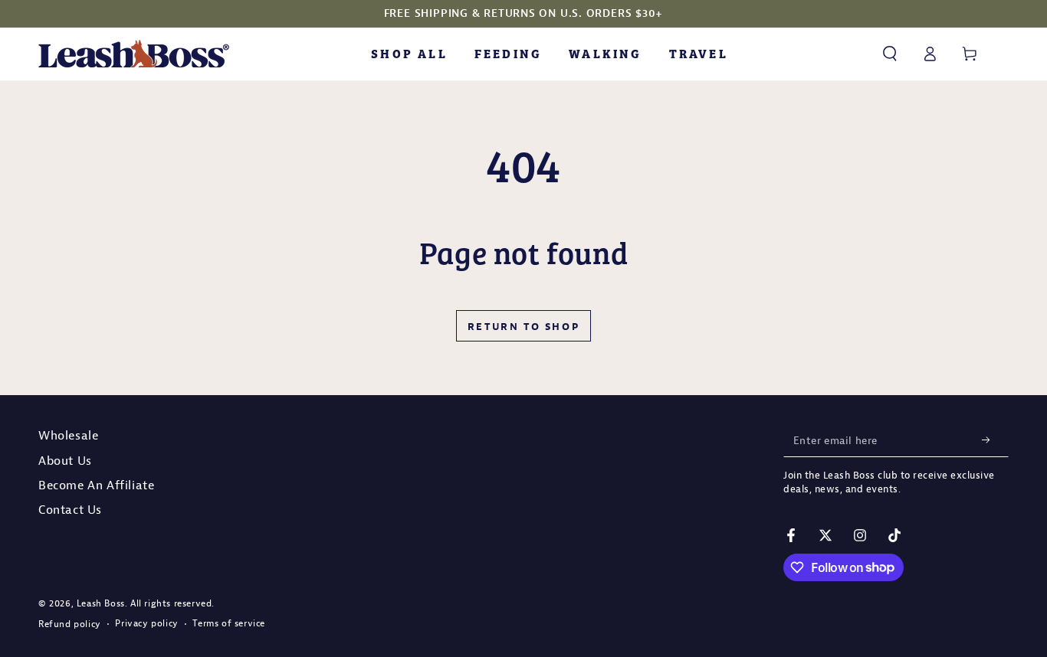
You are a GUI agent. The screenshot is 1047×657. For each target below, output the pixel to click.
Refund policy (69, 624)
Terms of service (228, 623)
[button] (890, 53)
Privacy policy (146, 623)
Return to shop (523, 326)
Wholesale (68, 435)
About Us (65, 460)
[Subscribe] (990, 439)
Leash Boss (101, 603)
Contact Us (70, 509)
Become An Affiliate (96, 485)
